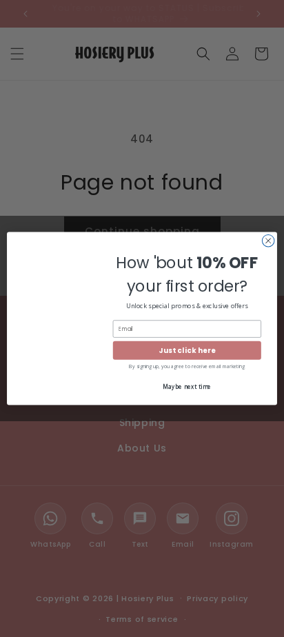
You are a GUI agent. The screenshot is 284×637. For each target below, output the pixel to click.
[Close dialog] (268, 240)
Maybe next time (187, 386)
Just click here (187, 350)
